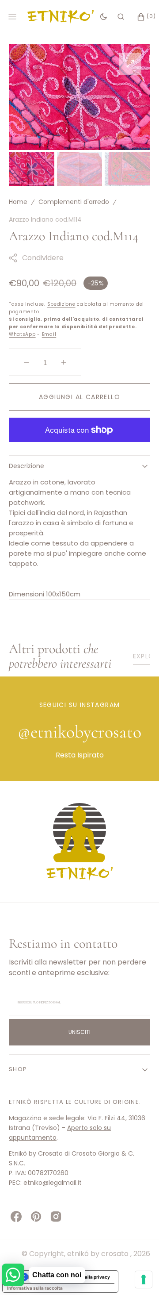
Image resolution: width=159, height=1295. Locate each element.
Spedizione (61, 304)
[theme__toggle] (103, 17)
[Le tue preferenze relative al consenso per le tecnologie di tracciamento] (143, 1279)
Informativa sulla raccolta (35, 1288)
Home (18, 201)
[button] (120, 17)
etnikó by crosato (98, 1254)
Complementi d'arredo (73, 201)
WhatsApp (22, 334)
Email (49, 334)
